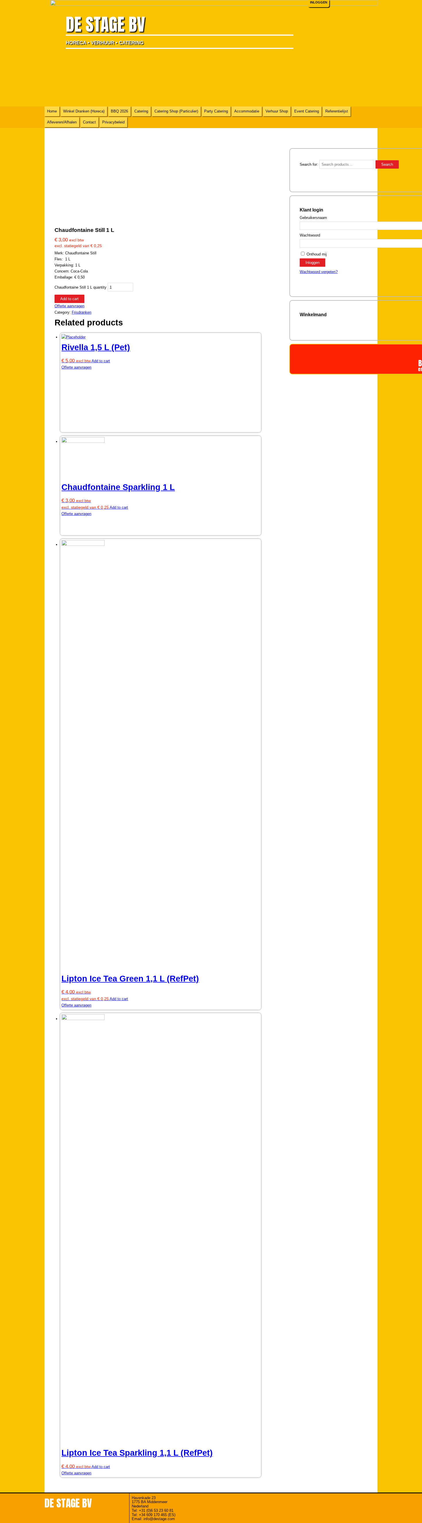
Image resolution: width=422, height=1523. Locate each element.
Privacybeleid (113, 122)
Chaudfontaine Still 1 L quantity (81, 287)
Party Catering (216, 111)
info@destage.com (159, 1519)
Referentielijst (336, 111)
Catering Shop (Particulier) (176, 111)
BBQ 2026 (119, 111)
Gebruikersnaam (313, 218)
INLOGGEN (318, 2)
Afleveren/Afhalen (62, 122)
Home (52, 111)
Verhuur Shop (277, 111)
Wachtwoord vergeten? (319, 272)
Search (387, 164)
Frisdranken (81, 312)
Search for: (309, 164)
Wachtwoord (310, 235)
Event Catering (306, 111)
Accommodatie (246, 111)
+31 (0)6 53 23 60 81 (156, 1510)
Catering (141, 111)
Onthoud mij (316, 254)
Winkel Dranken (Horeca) (83, 111)
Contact (89, 122)
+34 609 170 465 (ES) (157, 1515)
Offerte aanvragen (69, 306)
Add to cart (69, 299)
